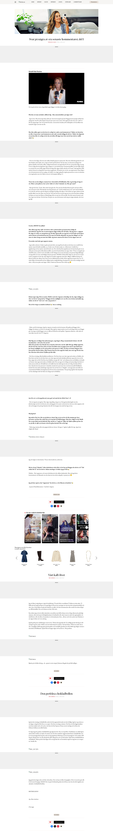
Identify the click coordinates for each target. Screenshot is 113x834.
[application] (56, 88)
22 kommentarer (59, 822)
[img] (51, 502)
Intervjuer (68, 2)
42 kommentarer (59, 678)
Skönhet (39, 2)
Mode (33, 2)
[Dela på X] (55, 506)
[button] (32, 528)
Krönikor (53, 2)
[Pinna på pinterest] (58, 506)
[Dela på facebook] (52, 506)
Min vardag (52, 578)
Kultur (46, 2)
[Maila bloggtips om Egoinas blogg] (61, 506)
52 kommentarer (59, 502)
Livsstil (60, 2)
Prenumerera (94, 2)
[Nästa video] (86, 527)
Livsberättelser (78, 2)
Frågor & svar (52, 42)
